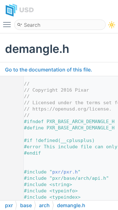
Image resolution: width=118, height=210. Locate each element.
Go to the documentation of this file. (48, 69)
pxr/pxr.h (65, 172)
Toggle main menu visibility (8, 24)
